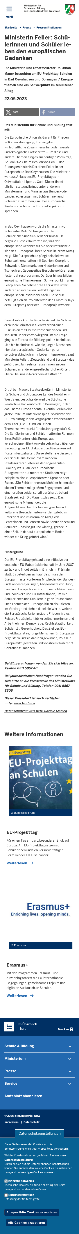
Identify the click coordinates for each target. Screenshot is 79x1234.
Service (10, 1083)
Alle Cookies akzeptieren (26, 1222)
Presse (10, 1071)
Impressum (11, 1122)
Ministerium (15, 1058)
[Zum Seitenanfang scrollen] (70, 1226)
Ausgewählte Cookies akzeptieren (31, 1212)
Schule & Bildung (19, 1046)
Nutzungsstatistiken (21, 1195)
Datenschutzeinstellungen (40, 1133)
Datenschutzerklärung (18, 1160)
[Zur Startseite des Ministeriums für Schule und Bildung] (49, 9)
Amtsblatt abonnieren (23, 1096)
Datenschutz (31, 1122)
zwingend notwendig (21, 1181)
